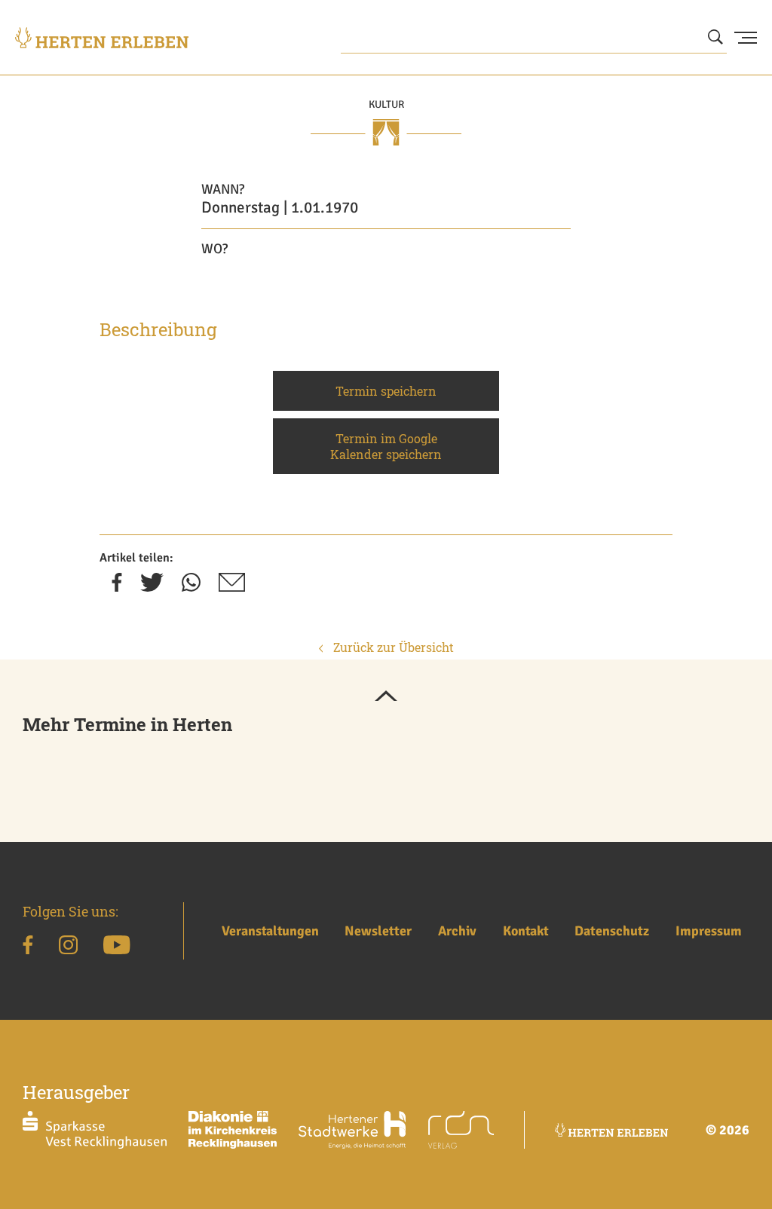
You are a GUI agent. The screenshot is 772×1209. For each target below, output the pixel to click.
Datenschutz (611, 931)
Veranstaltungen (270, 931)
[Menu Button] (745, 37)
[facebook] (117, 587)
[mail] (232, 587)
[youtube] (116, 947)
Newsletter (378, 931)
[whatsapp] (191, 587)
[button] (386, 697)
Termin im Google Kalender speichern (386, 446)
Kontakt (526, 931)
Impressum (709, 931)
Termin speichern (386, 391)
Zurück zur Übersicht (392, 647)
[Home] (101, 38)
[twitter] (152, 587)
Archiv (457, 931)
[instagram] (68, 947)
